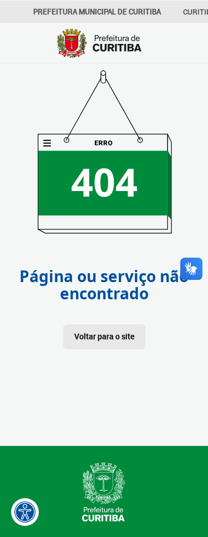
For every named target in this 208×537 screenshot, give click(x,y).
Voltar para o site (104, 336)
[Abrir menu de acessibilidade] (25, 512)
